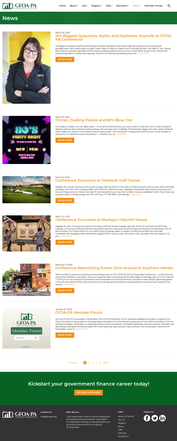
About (73, 5)
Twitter (154, 418)
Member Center (153, 5)
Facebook (147, 418)
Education (122, 5)
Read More (143, 53)
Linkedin (162, 418)
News (136, 5)
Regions (96, 5)
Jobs (108, 5)
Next (105, 362)
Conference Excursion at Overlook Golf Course (97, 180)
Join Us (121, 420)
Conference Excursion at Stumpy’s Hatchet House (101, 219)
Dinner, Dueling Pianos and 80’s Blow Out (93, 120)
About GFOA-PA (126, 416)
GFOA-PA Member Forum (78, 312)
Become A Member (88, 392)
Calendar (122, 433)
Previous (73, 362)
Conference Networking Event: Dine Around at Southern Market (114, 268)
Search (169, 5)
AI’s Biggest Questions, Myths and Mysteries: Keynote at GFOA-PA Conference (113, 38)
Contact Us (123, 436)
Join (84, 5)
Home (62, 5)
